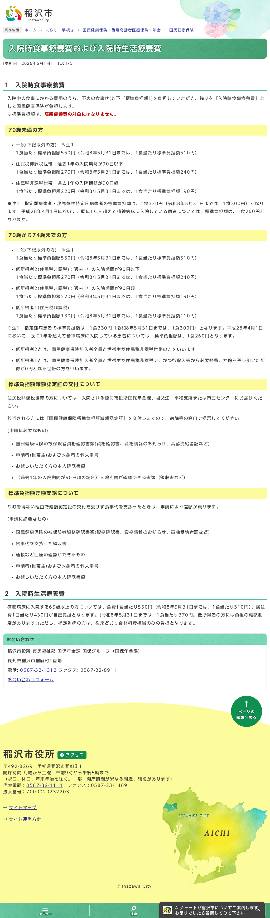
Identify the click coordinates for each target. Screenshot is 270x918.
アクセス (74, 755)
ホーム (31, 30)
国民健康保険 (181, 30)
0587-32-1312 (38, 670)
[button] (212, 910)
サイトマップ (23, 807)
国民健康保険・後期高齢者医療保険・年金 (122, 30)
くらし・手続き (60, 30)
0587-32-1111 (44, 785)
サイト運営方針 (25, 819)
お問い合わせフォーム (31, 680)
